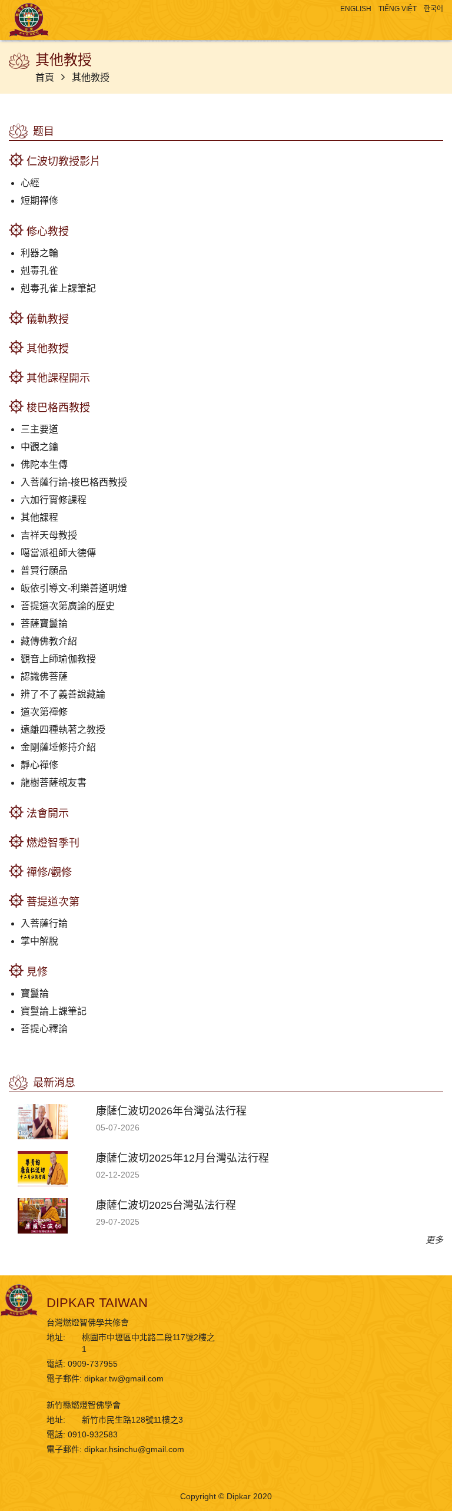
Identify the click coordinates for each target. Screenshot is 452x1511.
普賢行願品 (44, 571)
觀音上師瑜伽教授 (58, 659)
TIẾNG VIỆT (397, 9)
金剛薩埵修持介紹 (58, 747)
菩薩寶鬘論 (44, 624)
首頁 (45, 77)
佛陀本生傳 (44, 464)
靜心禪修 (39, 765)
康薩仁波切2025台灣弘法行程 (166, 1205)
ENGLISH (355, 9)
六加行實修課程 (54, 500)
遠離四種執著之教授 (63, 730)
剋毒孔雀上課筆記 (58, 288)
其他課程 (39, 518)
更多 (434, 1240)
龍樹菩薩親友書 (54, 783)
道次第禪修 (44, 712)
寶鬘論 (35, 993)
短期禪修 (39, 201)
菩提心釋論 (44, 1029)
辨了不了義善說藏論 (63, 694)
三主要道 (39, 429)
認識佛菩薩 (44, 677)
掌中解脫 (39, 941)
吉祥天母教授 (49, 535)
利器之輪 (39, 253)
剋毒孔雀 (39, 271)
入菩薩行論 (44, 923)
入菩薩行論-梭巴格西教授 (74, 482)
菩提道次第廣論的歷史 (68, 606)
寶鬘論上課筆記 (54, 1011)
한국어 (433, 9)
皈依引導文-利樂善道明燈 (74, 588)
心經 (30, 183)
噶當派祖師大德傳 (58, 553)
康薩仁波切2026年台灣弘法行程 (171, 1111)
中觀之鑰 (39, 447)
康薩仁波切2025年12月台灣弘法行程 (182, 1158)
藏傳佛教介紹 (49, 641)
